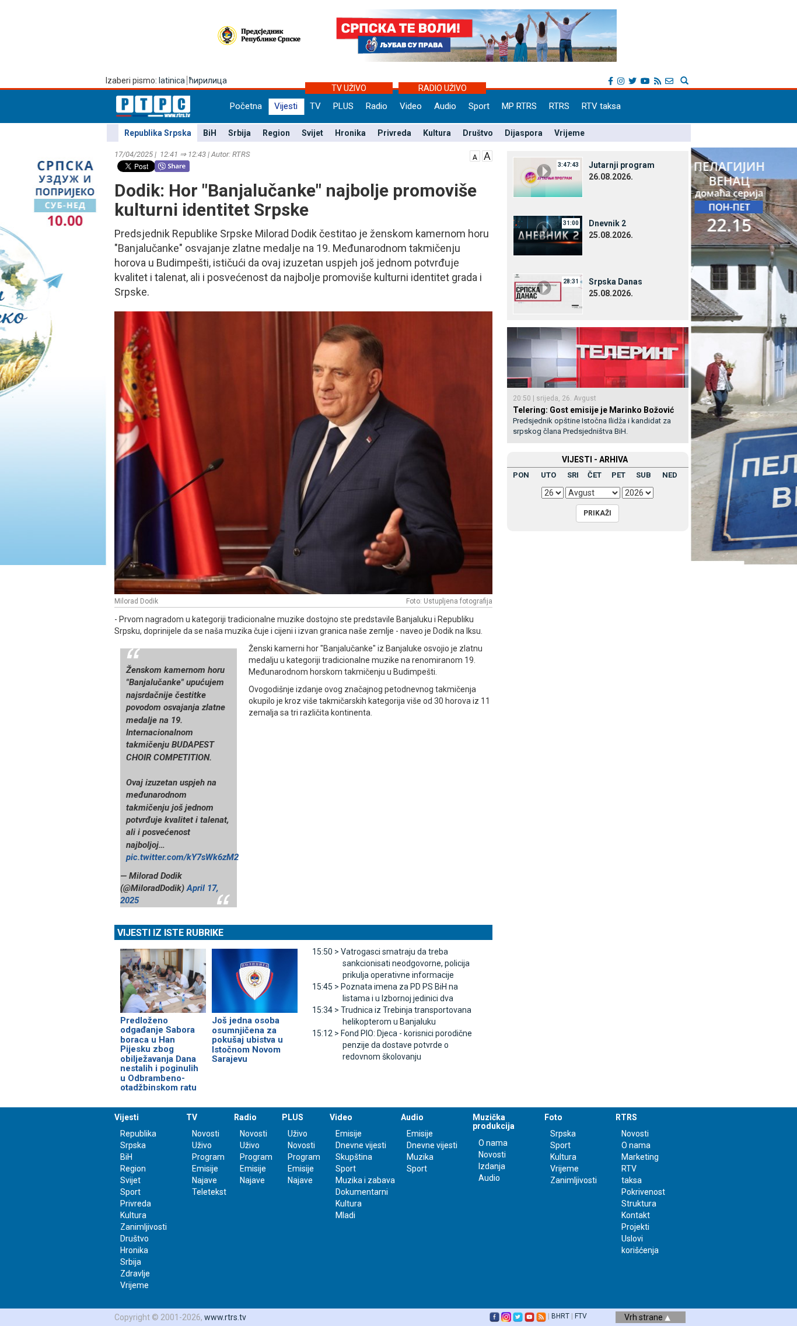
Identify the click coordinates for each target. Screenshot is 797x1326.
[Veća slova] (487, 155)
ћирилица (208, 80)
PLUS (343, 106)
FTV (581, 1316)
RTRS (559, 106)
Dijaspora (524, 133)
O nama (493, 1143)
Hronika (350, 133)
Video (411, 106)
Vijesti (286, 106)
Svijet (312, 133)
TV (315, 106)
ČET (595, 475)
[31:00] (548, 235)
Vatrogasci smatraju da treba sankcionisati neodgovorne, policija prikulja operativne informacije (391, 963)
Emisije (205, 1168)
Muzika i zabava (365, 1180)
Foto (553, 1117)
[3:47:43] (548, 176)
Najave (204, 1180)
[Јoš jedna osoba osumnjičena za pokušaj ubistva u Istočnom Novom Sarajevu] (255, 975)
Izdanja (491, 1166)
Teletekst (209, 1192)
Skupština (353, 1157)
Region (276, 133)
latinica (172, 80)
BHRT (560, 1316)
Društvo (478, 133)
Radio (376, 106)
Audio (445, 106)
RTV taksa (601, 106)
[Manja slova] (475, 155)
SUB (643, 475)
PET (618, 475)
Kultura (437, 133)
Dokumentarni (361, 1192)
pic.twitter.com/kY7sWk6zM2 (182, 857)
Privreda (394, 133)
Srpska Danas (615, 281)
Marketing (640, 1157)
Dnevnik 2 (607, 223)
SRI (573, 475)
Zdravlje (135, 1273)
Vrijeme (569, 133)
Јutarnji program (622, 165)
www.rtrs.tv (225, 1317)
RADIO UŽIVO (442, 88)
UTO (548, 475)
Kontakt (635, 1215)
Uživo (202, 1145)
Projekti (635, 1227)
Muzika (420, 1157)
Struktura (638, 1203)
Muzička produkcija (494, 1122)
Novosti (205, 1133)
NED (669, 475)
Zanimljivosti (143, 1227)
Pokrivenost (643, 1192)
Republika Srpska (157, 133)
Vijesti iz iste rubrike (170, 932)
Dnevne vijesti (360, 1145)
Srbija (239, 133)
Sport (479, 106)
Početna (246, 106)
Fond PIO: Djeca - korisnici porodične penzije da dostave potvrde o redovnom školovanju (392, 1045)
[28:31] (548, 293)
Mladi (345, 1215)
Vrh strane (644, 1317)
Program (208, 1157)
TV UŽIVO (348, 88)
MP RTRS (519, 106)
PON (521, 475)
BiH (209, 133)
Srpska (563, 1133)
